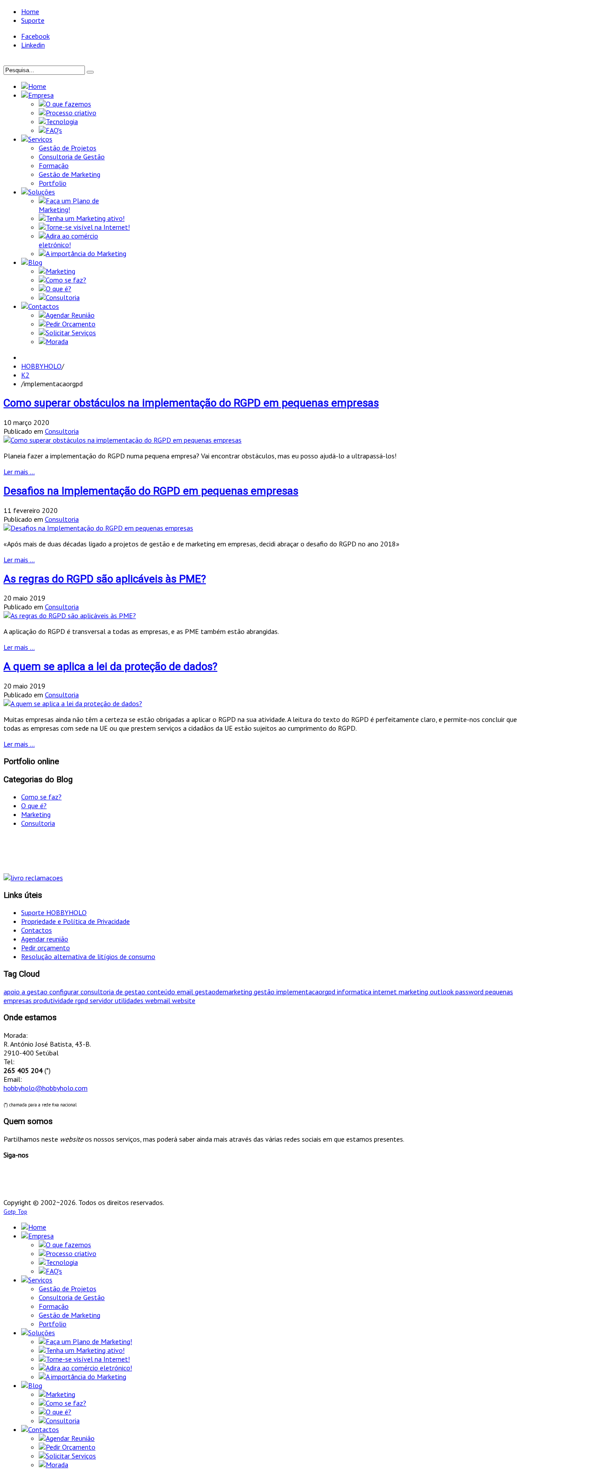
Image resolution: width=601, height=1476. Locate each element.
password (470, 991)
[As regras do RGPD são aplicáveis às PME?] (70, 615)
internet (386, 991)
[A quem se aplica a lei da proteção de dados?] (73, 703)
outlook (442, 991)
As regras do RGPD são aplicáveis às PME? (105, 579)
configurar (65, 991)
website (183, 1000)
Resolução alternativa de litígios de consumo (88, 956)
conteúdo (162, 991)
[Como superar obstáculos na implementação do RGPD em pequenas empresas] (123, 440)
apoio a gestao (26, 991)
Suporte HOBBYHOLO (54, 912)
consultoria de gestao (114, 991)
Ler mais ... (19, 471)
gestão (265, 991)
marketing (414, 991)
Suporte (32, 20)
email (186, 991)
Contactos (36, 930)
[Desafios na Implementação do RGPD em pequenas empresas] (98, 528)
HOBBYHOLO (41, 366)
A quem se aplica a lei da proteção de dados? (110, 666)
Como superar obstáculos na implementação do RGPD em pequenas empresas (191, 403)
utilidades (130, 1000)
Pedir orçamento (45, 947)
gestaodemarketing (224, 991)
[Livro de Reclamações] (33, 877)
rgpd (82, 1000)
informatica (355, 991)
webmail (158, 1000)
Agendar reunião (44, 938)
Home (30, 11)
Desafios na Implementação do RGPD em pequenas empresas (151, 491)
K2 (25, 374)
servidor (102, 1000)
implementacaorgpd (306, 991)
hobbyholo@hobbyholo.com (46, 1088)
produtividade (54, 1000)
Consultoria (62, 431)
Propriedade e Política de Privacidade (75, 921)
